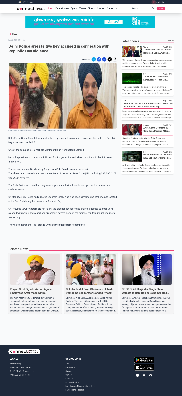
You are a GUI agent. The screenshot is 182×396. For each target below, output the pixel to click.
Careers (68, 371)
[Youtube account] (144, 375)
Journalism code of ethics (20, 367)
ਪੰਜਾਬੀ (161, 9)
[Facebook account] (150, 375)
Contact (68, 375)
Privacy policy (15, 364)
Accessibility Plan (72, 382)
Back (14, 34)
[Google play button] (144, 360)
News (51, 8)
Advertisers (70, 367)
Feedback (69, 379)
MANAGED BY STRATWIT (20, 375)
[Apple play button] (144, 367)
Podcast (100, 8)
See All (171, 41)
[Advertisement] (90, 236)
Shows (91, 8)
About (67, 364)
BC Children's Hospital (74, 390)
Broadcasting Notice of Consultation (80, 386)
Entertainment (62, 8)
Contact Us (111, 8)
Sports (74, 8)
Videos (82, 8)
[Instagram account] (137, 375)
